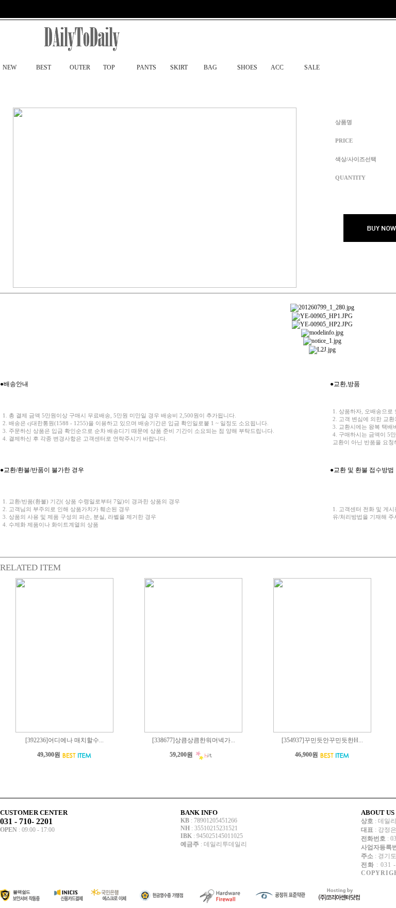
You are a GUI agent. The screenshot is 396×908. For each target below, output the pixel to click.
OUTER (80, 67)
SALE (312, 67)
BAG (210, 67)
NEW (9, 67)
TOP (109, 67)
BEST (43, 67)
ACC (277, 67)
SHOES (247, 67)
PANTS (146, 67)
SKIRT (179, 67)
